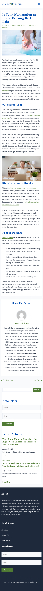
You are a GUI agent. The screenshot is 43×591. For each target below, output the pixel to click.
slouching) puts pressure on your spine (22, 188)
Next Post (37, 380)
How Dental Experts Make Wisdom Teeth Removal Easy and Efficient (21, 464)
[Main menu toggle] (39, 4)
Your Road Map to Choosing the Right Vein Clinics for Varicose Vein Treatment (19, 442)
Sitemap (36, 582)
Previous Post (7, 380)
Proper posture (7, 238)
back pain (5, 91)
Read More (6, 460)
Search (36, 390)
